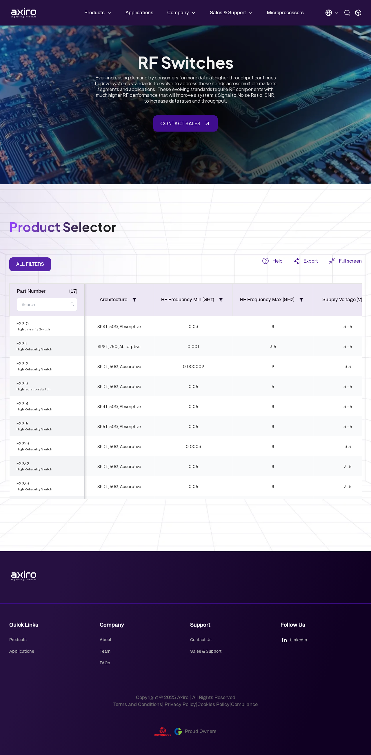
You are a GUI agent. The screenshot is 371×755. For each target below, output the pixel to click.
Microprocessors (285, 12)
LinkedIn (298, 640)
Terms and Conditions (137, 704)
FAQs (105, 663)
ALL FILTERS (30, 264)
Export (310, 261)
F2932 (34, 466)
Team (105, 652)
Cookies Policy (213, 704)
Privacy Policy (179, 704)
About (105, 640)
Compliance (244, 704)
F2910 (33, 326)
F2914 (34, 406)
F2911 (34, 346)
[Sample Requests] (358, 12)
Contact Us (201, 640)
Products (18, 640)
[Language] (332, 13)
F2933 (34, 486)
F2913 (33, 386)
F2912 (34, 366)
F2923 (34, 446)
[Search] (347, 12)
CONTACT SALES (180, 123)
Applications (139, 12)
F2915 (34, 426)
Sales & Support (205, 652)
